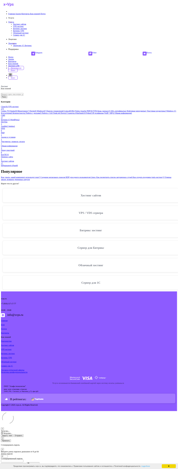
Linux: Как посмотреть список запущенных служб (112, 177)
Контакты (12, 61)
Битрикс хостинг (8, 354)
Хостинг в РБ (13, 66)
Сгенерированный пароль (12, 458)
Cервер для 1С (7, 366)
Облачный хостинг (9, 362)
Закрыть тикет (7, 436)
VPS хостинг (6, 349)
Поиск (4, 97)
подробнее (145, 466)
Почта (10, 57)
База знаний (13, 64)
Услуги (11, 22)
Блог (3, 325)
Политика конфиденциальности (14, 372)
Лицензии (12, 43)
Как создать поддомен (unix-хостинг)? (149, 177)
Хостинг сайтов (7, 345)
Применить (6, 441)
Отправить (19, 436)
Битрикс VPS (6, 358)
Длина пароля (6, 454)
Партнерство (6, 341)
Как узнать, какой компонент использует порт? (20, 177)
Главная (4, 321)
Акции (11, 59)
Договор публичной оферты (12, 370)
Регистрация (16, 68)
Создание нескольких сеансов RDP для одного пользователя (65, 177)
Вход (13, 70)
